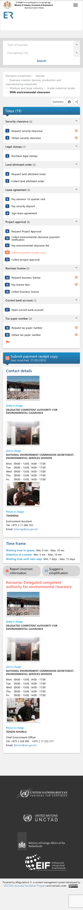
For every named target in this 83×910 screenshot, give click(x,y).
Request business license (25, 277)
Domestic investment (18, 76)
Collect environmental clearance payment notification (35, 238)
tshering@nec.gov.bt (26, 529)
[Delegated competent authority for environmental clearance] (23, 387)
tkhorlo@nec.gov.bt (25, 745)
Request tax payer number (27, 327)
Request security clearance (27, 131)
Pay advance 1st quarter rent (28, 199)
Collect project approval (25, 259)
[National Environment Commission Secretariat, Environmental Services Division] (23, 432)
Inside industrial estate (61, 88)
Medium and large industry (26, 88)
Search (41, 61)
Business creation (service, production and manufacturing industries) (33, 82)
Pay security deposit (23, 206)
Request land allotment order (28, 174)
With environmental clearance (29, 92)
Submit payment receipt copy (28, 252)
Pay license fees (20, 284)
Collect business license (25, 291)
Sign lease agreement (24, 213)
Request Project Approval (26, 231)
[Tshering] (23, 493)
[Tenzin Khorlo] (23, 709)
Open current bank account (27, 309)
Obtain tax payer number (26, 334)
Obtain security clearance (26, 138)
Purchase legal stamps (24, 156)
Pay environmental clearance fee (30, 245)
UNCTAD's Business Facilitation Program (25, 885)
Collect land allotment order (27, 181)
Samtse (40, 76)
